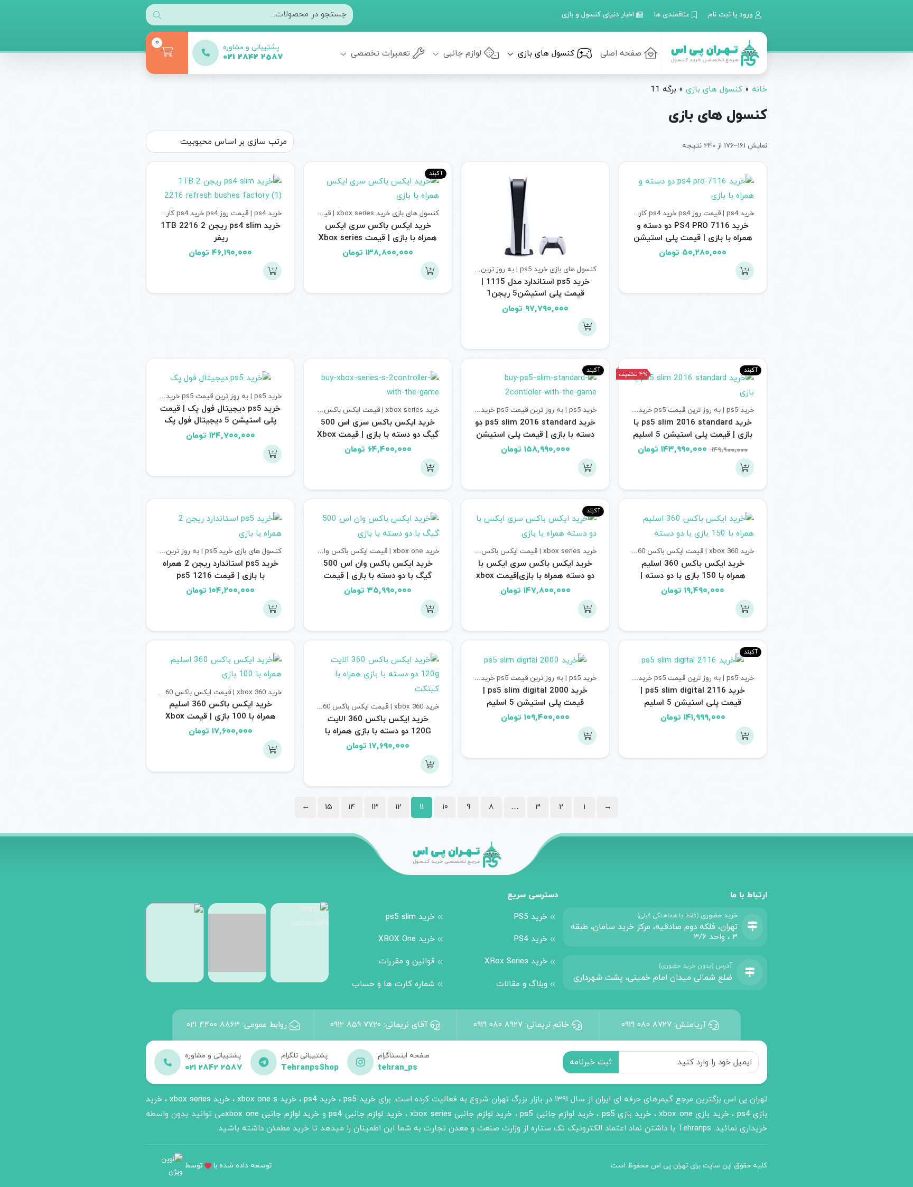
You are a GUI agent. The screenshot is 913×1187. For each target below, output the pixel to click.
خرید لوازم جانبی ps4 (365, 1114)
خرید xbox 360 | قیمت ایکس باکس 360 (694, 551)
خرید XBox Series (516, 961)
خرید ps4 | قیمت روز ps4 (716, 213)
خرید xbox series (200, 1099)
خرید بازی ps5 (626, 1114)
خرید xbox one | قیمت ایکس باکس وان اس (372, 551)
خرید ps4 (318, 1099)
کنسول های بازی (544, 53)
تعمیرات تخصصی (379, 53)
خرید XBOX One (406, 939)
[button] (744, 271)
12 (398, 807)
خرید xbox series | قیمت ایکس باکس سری (324, 213)
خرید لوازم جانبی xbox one (272, 1114)
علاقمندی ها (673, 15)
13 (375, 807)
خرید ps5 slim (410, 917)
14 (352, 807)
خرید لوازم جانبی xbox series (461, 1114)
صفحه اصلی (620, 53)
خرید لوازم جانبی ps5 (556, 1114)
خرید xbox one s (265, 1099)
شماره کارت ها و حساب (393, 984)
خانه (759, 89)
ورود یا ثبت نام (731, 15)
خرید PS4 (530, 939)
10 (445, 807)
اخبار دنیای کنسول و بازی (599, 15)
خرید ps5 (359, 1099)
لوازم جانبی (461, 53)
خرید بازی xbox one (694, 1114)
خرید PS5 (530, 917)
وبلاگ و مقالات (521, 984)
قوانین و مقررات (407, 961)
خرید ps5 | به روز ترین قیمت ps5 (497, 269)
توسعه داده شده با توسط (228, 1166)
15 (328, 807)
